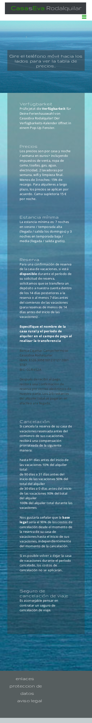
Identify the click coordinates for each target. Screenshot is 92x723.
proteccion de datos (26, 690)
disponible (28, 274)
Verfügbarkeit (54, 108)
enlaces (25, 678)
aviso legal (29, 700)
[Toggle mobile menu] (84, 16)
